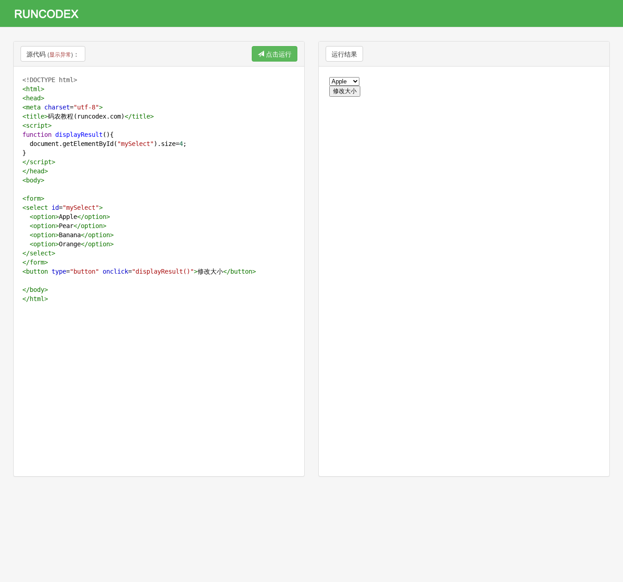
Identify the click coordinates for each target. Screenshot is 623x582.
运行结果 (344, 53)
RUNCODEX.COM (49, 13)
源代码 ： (52, 53)
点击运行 (277, 53)
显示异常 (60, 54)
